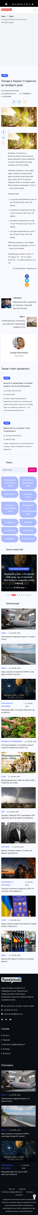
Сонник (10, 530)
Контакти (6, 1054)
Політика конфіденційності (14, 1044)
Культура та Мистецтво (28, 483)
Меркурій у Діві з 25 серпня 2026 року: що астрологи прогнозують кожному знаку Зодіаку (19, 579)
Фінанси (28, 539)
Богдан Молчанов (13, 391)
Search (32, 470)
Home (3, 16)
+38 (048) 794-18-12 (10, 1010)
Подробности (31, 268)
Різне (11, 16)
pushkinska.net (26, 1211)
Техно (10, 539)
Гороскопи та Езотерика (9, 483)
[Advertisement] (19, 44)
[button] (7, 595)
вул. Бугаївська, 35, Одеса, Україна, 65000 (18, 1006)
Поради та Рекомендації (10, 508)
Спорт (28, 530)
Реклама (6, 1049)
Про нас (6, 1035)
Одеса (10, 494)
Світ (28, 522)
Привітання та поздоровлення (29, 509)
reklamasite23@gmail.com (13, 1014)
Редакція (6, 1040)
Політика (28, 495)
